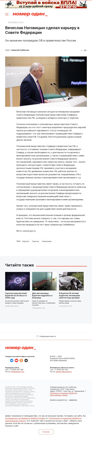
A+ (85, 50)
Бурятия (25, 241)
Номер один (30, 14)
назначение (46, 241)
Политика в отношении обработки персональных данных (63, 394)
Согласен (46, 432)
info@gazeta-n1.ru (17, 372)
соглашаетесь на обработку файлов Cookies (25, 418)
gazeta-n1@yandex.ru (64, 372)
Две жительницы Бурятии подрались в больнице (42, 295)
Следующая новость (47, 336)
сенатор (35, 241)
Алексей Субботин (20, 50)
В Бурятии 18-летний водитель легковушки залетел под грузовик (69, 295)
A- (82, 50)
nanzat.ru (73, 400)
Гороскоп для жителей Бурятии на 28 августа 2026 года (16, 295)
